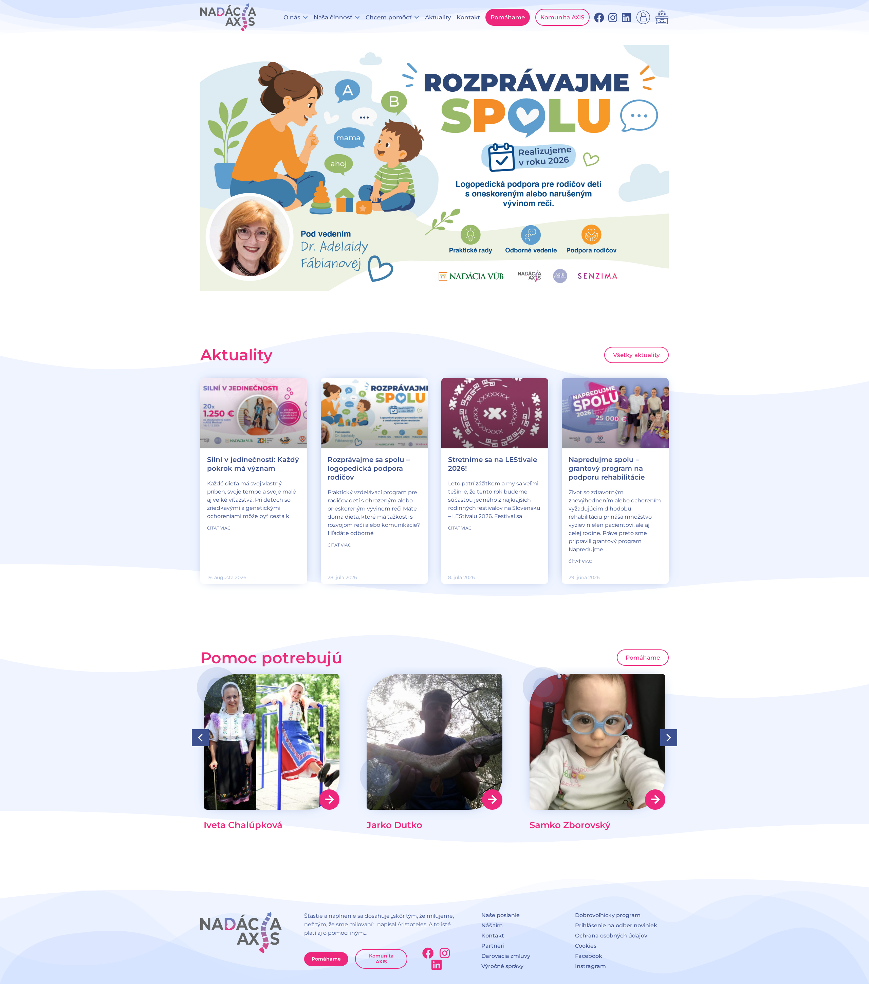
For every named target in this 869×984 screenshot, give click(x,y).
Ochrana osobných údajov (611, 935)
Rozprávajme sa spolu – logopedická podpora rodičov (369, 468)
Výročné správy (502, 966)
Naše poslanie (500, 915)
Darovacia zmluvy (505, 956)
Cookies (585, 946)
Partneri (492, 946)
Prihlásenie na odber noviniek (616, 925)
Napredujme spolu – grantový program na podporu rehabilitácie (607, 468)
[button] (296, 17)
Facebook (588, 956)
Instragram (590, 966)
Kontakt (492, 935)
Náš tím (492, 925)
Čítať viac (218, 528)
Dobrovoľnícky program (608, 915)
